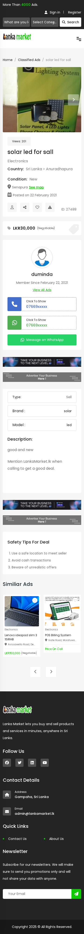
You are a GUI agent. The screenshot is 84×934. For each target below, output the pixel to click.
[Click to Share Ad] (24, 207)
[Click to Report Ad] (50, 207)
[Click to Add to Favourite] (37, 207)
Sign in (55, 12)
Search (73, 22)
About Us (56, 838)
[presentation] (10, 99)
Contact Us (17, 838)
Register (74, 12)
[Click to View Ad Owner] (12, 207)
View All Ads (42, 290)
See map (36, 187)
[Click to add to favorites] (34, 600)
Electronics (17, 161)
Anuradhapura (59, 169)
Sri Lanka (34, 169)
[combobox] (45, 22)
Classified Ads (29, 60)
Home (8, 60)
